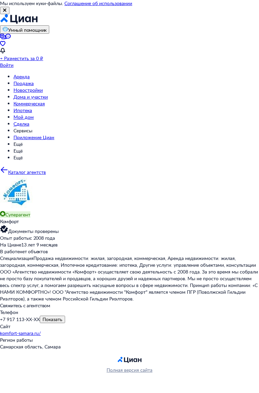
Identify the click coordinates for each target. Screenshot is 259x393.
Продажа (23, 83)
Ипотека (22, 110)
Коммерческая (29, 103)
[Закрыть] (4, 10)
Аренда (21, 76)
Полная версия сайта (129, 370)
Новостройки (28, 90)
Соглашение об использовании (98, 3)
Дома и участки (30, 97)
